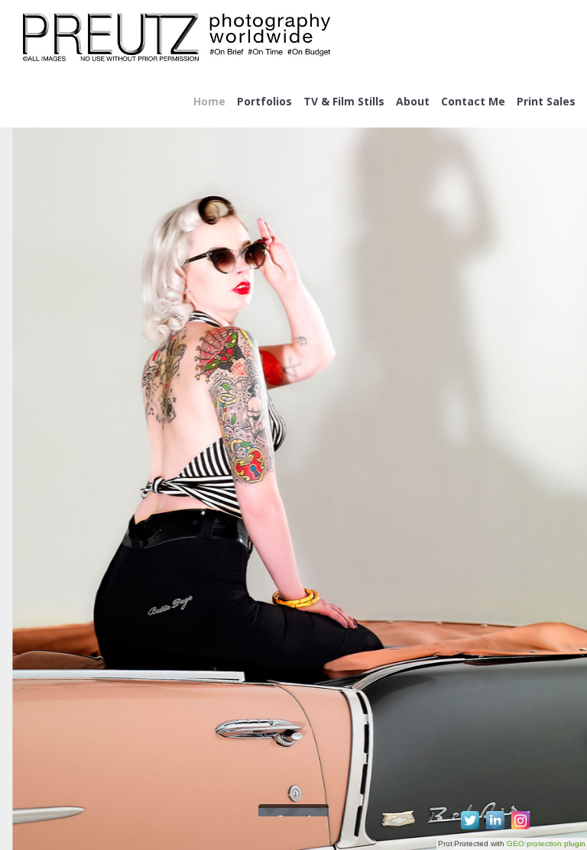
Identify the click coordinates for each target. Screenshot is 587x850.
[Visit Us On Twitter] (469, 829)
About (413, 101)
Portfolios (264, 101)
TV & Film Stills (343, 101)
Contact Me (473, 101)
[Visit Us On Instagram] (520, 829)
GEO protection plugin (546, 843)
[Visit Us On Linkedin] (495, 829)
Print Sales (546, 101)
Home (209, 101)
